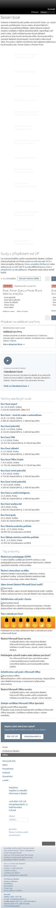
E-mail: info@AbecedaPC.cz (15, 899)
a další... (6, 780)
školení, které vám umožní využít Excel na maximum (26, 113)
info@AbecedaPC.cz (32, 737)
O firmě (12, 810)
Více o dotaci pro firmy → (14, 345)
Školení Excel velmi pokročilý (25, 95)
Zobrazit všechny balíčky (29, 279)
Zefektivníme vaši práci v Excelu (16, 599)
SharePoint (7, 776)
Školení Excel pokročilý (22, 81)
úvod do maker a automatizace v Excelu (25, 185)
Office (5, 755)
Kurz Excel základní (10, 449)
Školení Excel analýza (26, 123)
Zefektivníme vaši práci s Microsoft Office (20, 672)
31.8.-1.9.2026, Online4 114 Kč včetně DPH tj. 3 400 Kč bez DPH (20, 430)
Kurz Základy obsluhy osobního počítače (20, 537)
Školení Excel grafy (25, 237)
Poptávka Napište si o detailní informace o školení (18, 791)
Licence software (11, 881)
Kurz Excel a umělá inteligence (15, 493)
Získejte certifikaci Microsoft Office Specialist (22, 703)
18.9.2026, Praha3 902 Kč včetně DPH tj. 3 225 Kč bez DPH (20, 508)
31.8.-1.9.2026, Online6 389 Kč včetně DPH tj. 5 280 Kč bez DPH (20, 419)
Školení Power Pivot (26, 166)
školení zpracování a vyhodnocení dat (23, 127)
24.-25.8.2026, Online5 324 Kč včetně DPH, (15, 408)
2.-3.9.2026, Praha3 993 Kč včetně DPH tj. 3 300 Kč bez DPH (20, 453)
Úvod (4, 747)
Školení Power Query (26, 137)
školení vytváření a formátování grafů (23, 242)
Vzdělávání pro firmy (12, 331)
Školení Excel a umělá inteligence (27, 224)
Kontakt (51, 9)
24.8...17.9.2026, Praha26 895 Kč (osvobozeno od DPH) (16, 530)
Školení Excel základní (27, 51)
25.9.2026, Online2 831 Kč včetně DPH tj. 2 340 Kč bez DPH (20, 519)
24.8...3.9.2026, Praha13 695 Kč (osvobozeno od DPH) (16, 541)
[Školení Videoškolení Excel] (28, 372)
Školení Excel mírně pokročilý (25, 66)
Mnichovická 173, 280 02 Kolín (17, 904)
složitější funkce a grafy (25, 100)
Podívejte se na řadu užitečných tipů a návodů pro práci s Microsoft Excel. (26, 632)
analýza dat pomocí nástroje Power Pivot (24, 170)
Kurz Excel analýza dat (11, 504)
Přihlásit (35, 12)
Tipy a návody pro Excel (12, 614)
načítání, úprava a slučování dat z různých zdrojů (27, 142)
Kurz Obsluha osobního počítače (16, 526)
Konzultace (8, 886)
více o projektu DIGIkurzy (37, 264)
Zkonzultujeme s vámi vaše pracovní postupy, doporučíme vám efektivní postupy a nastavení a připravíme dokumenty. (28, 681)
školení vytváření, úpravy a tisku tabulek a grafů (25, 56)
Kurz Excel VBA (8, 437)
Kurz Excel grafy (8, 515)
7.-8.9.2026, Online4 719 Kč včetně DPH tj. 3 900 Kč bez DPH (20, 475)
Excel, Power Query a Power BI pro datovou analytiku (22, 292)
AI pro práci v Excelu (23, 229)
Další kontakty (15, 807)
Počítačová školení (10, 751)
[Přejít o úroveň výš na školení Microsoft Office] (28, 844)
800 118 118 (12, 737)
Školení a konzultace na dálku (15, 571)
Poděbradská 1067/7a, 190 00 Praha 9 (20, 901)
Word (4, 765)
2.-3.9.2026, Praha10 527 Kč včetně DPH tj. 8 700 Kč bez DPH (21, 441)
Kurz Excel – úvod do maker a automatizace (21, 415)
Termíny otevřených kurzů (16, 399)
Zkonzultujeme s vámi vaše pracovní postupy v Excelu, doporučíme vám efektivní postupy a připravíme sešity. (26, 607)
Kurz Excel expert (9, 404)
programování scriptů (24, 201)
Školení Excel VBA (24, 209)
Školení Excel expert (25, 108)
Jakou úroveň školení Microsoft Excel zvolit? (22, 585)
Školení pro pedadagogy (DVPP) (16, 557)
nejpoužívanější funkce (25, 72)
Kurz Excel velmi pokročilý (13, 471)
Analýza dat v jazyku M (25, 158)
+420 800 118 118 (17, 801)
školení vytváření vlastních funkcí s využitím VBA (26, 213)
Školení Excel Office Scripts (25, 196)
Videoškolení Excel (13, 371)
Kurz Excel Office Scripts (12, 460)
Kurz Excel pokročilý (10, 426)
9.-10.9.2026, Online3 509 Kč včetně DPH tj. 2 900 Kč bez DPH (20, 486)
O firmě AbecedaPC (12, 906)
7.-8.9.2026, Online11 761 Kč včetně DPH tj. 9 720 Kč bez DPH (21, 464)
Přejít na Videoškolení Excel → (16, 386)
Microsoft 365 (9, 761)
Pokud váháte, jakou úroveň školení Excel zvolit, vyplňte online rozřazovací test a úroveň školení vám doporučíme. (27, 592)
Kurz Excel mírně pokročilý (13, 482)
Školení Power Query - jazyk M (26, 152)
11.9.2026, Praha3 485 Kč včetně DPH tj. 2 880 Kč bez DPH (20, 497)
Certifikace (8, 884)
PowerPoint (7, 769)
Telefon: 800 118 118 (12, 897)
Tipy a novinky (10, 551)
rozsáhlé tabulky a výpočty (26, 86)
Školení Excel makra (26, 180)
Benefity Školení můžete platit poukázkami (18, 832)
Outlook (6, 773)
